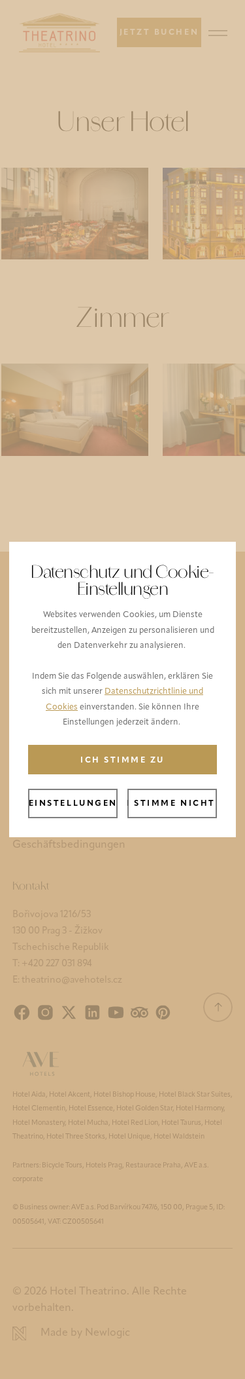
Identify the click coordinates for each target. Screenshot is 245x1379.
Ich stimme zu (122, 761)
